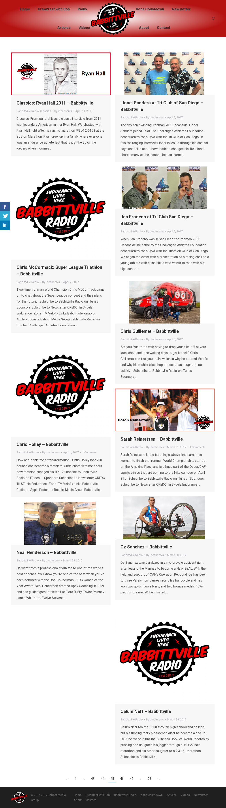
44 (102, 779)
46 (122, 779)
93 (149, 779)
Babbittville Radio (28, 111)
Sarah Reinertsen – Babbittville (152, 439)
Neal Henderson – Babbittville (46, 552)
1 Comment (89, 452)
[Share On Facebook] (5, 206)
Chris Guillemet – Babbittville (150, 331)
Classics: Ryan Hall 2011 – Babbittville (55, 103)
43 (92, 779)
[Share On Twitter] (5, 216)
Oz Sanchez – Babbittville (146, 547)
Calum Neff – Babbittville (146, 711)
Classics (45, 111)
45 (112, 779)
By (63, 111)
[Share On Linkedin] (5, 225)
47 (131, 779)
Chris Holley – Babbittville (42, 444)
